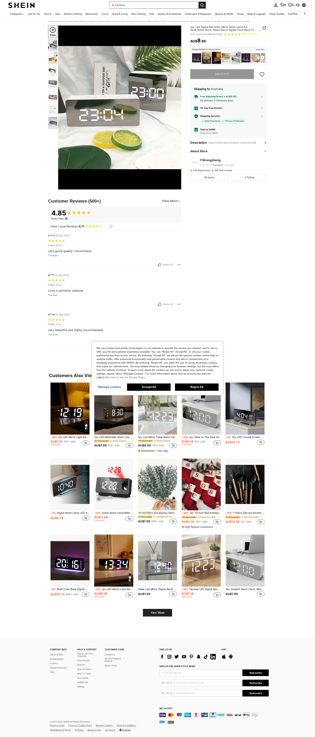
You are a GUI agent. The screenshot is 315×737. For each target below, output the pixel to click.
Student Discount (58, 668)
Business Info (94, 730)
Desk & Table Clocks (108, 21)
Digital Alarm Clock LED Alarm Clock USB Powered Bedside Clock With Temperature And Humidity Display (70, 512)
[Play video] (119, 107)
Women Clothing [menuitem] (73, 13)
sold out (222, 74)
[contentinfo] (214, 715)
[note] (153, 451)
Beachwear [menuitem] (91, 13)
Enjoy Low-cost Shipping (84, 654)
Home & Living (63, 21)
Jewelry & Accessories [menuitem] (169, 13)
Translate (53, 255)
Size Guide (82, 678)
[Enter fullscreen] (177, 186)
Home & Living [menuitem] (120, 13)
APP (223, 649)
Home (51, 21)
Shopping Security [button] (210, 116)
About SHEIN (56, 654)
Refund (81, 665)
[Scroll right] (304, 13)
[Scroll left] (300, 13)
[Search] (202, 5)
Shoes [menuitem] (240, 13)
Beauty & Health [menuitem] (224, 13)
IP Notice (79, 730)
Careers (54, 663)
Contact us (110, 654)
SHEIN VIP (82, 682)
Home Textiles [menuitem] (276, 13)
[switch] (109, 226)
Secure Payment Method (113, 660)
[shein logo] (21, 5)
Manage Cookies (104, 725)
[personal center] (276, 5)
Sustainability (56, 659)
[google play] (230, 658)
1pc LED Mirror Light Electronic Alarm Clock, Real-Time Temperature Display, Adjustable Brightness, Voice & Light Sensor (114, 589)
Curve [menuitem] (105, 13)
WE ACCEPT (165, 708)
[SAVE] (262, 74)
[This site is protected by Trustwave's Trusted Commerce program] (162, 722)
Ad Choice (110, 730)
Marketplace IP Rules (60, 730)
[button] (297, 5)
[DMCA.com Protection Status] (171, 722)
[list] (188, 656)
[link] (283, 5)
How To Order (84, 669)
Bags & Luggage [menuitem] (256, 13)
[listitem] (196, 58)
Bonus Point (111, 665)
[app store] (223, 658)
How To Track (84, 673)
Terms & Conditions (126, 725)
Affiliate (81, 687)
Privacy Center (57, 725)
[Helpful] (159, 264)
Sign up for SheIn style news (177, 666)
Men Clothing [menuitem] (138, 13)
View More (157, 612)
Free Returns (83, 660)
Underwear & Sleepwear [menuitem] (198, 13)
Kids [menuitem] (151, 13)
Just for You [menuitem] (34, 13)
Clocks (91, 21)
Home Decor (79, 21)
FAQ (52, 672)
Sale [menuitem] (57, 13)
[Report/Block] (179, 264)
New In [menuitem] (48, 13)
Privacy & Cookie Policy (80, 725)
